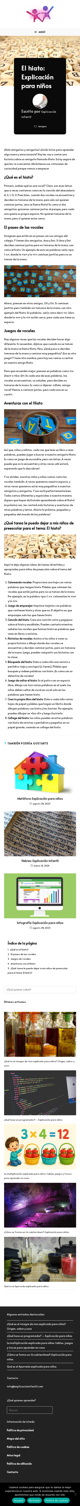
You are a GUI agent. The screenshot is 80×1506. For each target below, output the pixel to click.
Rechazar (34, 1500)
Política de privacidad (20, 1430)
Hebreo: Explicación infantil (40, 861)
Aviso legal (13, 1455)
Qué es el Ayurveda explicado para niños (26, 1286)
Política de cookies (57, 1500)
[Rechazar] (75, 1494)
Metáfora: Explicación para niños (40, 798)
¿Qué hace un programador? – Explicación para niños (33, 1119)
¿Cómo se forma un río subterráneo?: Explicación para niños (36, 1232)
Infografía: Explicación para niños (40, 923)
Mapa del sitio (16, 1438)
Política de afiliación (19, 1463)
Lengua (42, 126)
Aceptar (18, 1500)
